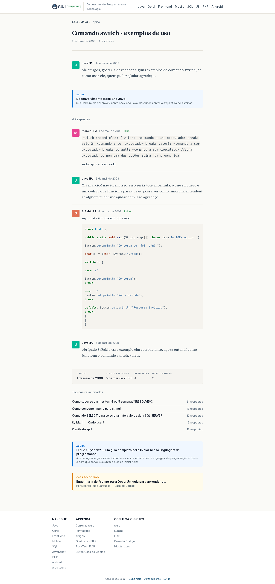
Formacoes (83, 530)
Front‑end (165, 6)
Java (141, 6)
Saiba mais (135, 578)
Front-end (58, 536)
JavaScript (58, 552)
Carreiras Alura (85, 525)
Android (217, 6)
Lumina (118, 530)
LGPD (167, 578)
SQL (190, 6)
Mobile (179, 6)
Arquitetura (59, 567)
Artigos (80, 536)
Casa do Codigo (124, 541)
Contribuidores (152, 578)
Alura (117, 525)
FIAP (117, 536)
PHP (205, 6)
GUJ (75, 22)
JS (198, 6)
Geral (151, 6)
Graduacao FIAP (86, 541)
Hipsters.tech (122, 546)
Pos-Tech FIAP (85, 546)
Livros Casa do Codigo (90, 552)
